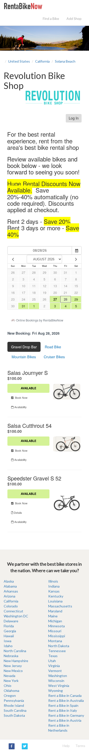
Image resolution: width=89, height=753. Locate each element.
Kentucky (55, 596)
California (42, 61)
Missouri (54, 631)
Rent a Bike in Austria (64, 720)
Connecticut (13, 611)
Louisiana (55, 601)
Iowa (7, 641)
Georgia (10, 631)
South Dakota (14, 715)
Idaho (8, 646)
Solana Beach (65, 61)
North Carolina (15, 651)
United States (19, 61)
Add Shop (74, 18)
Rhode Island (14, 705)
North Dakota (58, 646)
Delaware (11, 621)
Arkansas (11, 591)
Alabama (10, 586)
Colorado (11, 606)
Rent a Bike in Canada (65, 695)
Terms (80, 746)
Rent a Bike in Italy (62, 710)
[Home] (23, 5)
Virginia (54, 666)
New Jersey (13, 666)
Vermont (55, 671)
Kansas (54, 591)
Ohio (7, 685)
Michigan (55, 621)
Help (66, 746)
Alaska (9, 581)
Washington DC (16, 616)
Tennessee (57, 651)
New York (11, 680)
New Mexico (13, 671)
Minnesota (56, 626)
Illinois (53, 581)
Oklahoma (11, 690)
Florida (9, 626)
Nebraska (11, 656)
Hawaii (9, 636)
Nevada (9, 676)
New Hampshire (16, 661)
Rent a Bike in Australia (66, 700)
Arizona (9, 596)
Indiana (54, 586)
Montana (55, 641)
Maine (53, 616)
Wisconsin (56, 680)
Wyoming (55, 690)
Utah (52, 661)
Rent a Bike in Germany (66, 715)
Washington (57, 676)
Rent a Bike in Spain (63, 705)
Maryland (55, 611)
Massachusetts (60, 606)
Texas (53, 656)
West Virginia (58, 685)
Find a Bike (51, 18)
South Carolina (15, 710)
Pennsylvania (14, 700)
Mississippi (56, 636)
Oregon (10, 695)
